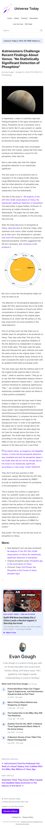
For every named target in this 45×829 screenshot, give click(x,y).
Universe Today (26, 9)
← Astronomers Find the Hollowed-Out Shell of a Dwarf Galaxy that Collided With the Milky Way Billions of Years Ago (22, 766)
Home (9, 18)
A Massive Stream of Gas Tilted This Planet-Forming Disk (24, 738)
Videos (16, 18)
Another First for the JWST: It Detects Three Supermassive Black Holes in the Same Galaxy (25, 726)
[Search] (41, 30)
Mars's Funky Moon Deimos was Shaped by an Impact (22, 703)
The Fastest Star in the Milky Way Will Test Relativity (25, 714)
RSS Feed (28, 24)
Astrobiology (7, 75)
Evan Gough (9, 72)
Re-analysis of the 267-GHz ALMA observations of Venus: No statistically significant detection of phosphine (22, 199)
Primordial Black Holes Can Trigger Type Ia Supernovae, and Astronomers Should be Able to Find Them (25, 691)
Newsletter (33, 18)
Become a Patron (10, 811)
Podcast (24, 18)
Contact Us (16, 817)
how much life (8, 237)
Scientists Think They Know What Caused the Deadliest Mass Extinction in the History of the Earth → (22, 783)
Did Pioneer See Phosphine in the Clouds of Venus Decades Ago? (22, 570)
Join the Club (18, 24)
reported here (14, 228)
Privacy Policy (27, 817)
